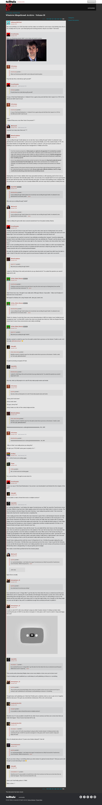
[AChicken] (8, 67)
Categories (91, 8)
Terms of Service (31, 800)
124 (60, 19)
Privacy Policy (39, 800)
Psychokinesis (15, 744)
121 (53, 19)
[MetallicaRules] (8, 136)
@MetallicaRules (16, 341)
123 (58, 19)
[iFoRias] (8, 454)
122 (55, 19)
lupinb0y (14, 366)
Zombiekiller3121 (16, 703)
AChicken (14, 66)
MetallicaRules (15, 135)
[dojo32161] (8, 187)
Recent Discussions (73, 20)
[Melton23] (8, 126)
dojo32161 (14, 187)
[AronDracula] (8, 34)
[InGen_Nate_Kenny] (8, 279)
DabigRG (13, 346)
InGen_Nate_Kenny (17, 278)
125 (63, 19)
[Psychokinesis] (8, 745)
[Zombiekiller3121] (8, 704)
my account (91, 2)
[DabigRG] (8, 347)
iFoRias (13, 453)
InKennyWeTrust (16, 22)
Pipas (12, 463)
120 (50, 19)
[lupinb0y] (8, 367)
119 (47, 19)
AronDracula (15, 34)
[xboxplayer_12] (8, 581)
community (20, 2)
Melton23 (14, 126)
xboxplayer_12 (15, 580)
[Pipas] (8, 464)
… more (28, 196)
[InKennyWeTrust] (8, 23)
